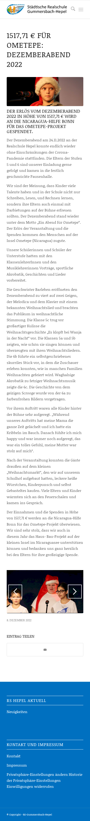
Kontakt (14, 756)
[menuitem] (70, 9)
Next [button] (75, 591)
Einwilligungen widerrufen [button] (30, 786)
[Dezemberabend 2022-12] (45, 91)
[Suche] (70, 9)
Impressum (17, 765)
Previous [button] (15, 591)
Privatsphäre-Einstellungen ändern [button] (37, 774)
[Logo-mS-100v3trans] (37, 9)
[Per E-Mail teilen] (45, 649)
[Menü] (80, 9)
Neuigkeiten (17, 711)
